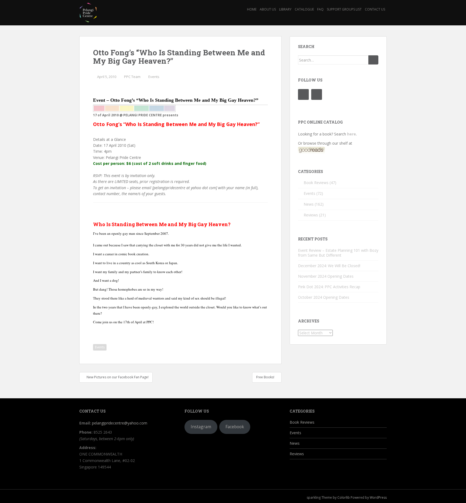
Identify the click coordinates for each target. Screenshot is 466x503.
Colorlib (343, 497)
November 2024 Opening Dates (326, 276)
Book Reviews (316, 182)
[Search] (373, 59)
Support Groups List (344, 9)
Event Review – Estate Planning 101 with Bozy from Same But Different (338, 253)
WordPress (378, 497)
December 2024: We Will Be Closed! (329, 265)
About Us (268, 9)
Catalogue (304, 9)
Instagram (201, 427)
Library (285, 9)
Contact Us (375, 9)
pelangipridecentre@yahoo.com (119, 423)
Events (153, 76)
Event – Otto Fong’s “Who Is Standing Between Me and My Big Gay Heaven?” (175, 100)
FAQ (320, 9)
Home (251, 9)
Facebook (234, 427)
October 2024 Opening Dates (323, 297)
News (309, 204)
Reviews (311, 214)
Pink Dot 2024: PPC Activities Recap (329, 286)
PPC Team (132, 76)
